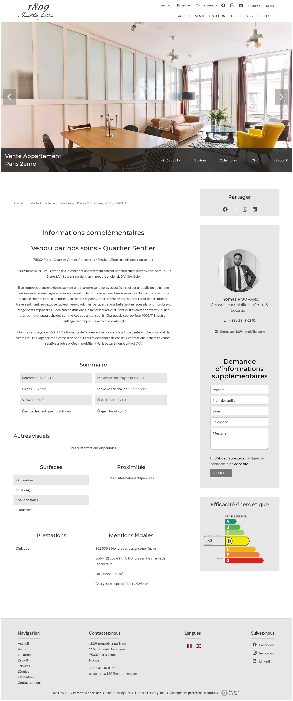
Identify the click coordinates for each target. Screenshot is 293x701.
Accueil (18, 203)
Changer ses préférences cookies (194, 692)
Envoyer (221, 472)
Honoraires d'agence (150, 692)
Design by (234, 693)
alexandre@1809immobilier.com (113, 673)
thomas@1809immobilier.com (242, 331)
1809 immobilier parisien (107, 643)
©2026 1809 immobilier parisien (77, 693)
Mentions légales (118, 692)
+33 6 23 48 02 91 (242, 320)
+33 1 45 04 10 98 (102, 668)
